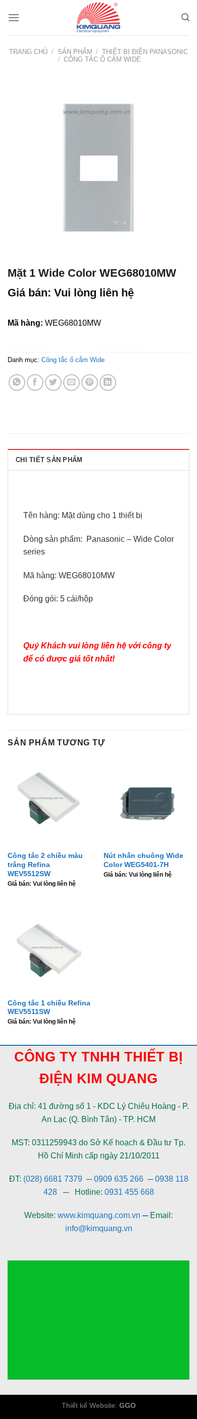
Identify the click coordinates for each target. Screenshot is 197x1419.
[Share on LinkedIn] (108, 382)
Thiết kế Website (88, 1405)
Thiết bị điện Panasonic (145, 52)
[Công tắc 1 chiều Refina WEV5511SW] (50, 949)
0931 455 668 (129, 1192)
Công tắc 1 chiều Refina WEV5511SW (49, 1007)
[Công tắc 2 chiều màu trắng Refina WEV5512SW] (50, 802)
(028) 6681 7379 (53, 1179)
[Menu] (14, 17)
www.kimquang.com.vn (99, 1215)
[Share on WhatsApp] (17, 382)
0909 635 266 (118, 1179)
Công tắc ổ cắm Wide (102, 59)
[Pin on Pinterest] (89, 382)
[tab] (98, 459)
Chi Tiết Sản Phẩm (49, 460)
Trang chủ (28, 52)
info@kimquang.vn (98, 1228)
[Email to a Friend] (71, 382)
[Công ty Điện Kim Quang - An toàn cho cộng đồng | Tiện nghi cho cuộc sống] (98, 17)
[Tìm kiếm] (185, 17)
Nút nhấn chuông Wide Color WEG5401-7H (143, 860)
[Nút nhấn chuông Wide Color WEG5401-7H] (146, 802)
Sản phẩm (75, 52)
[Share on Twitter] (53, 382)
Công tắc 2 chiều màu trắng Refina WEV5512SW (45, 864)
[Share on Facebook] (35, 382)
